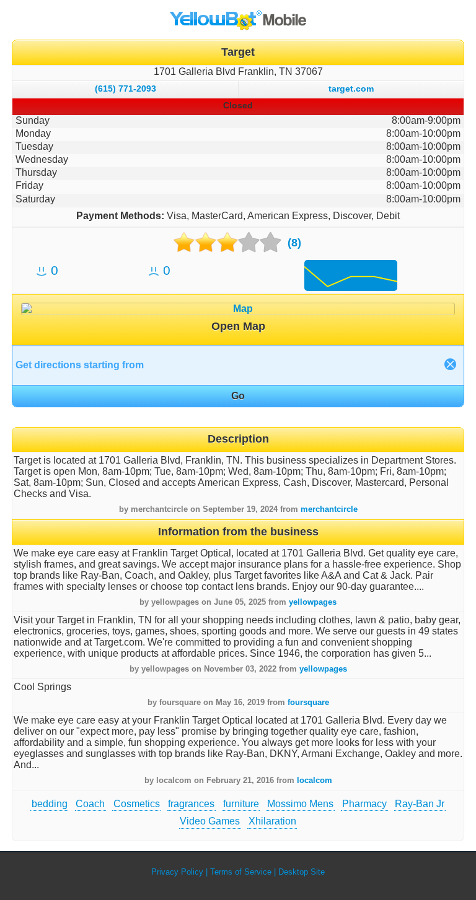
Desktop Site (301, 871)
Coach (90, 803)
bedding (50, 803)
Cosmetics (136, 803)
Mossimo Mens (300, 803)
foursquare (308, 702)
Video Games (210, 821)
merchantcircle (329, 509)
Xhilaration (272, 821)
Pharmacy (364, 803)
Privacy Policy (177, 871)
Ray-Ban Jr (419, 803)
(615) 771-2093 (125, 88)
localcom (314, 780)
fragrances (191, 803)
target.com (351, 88)
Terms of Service (240, 871)
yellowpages (313, 602)
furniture (241, 803)
